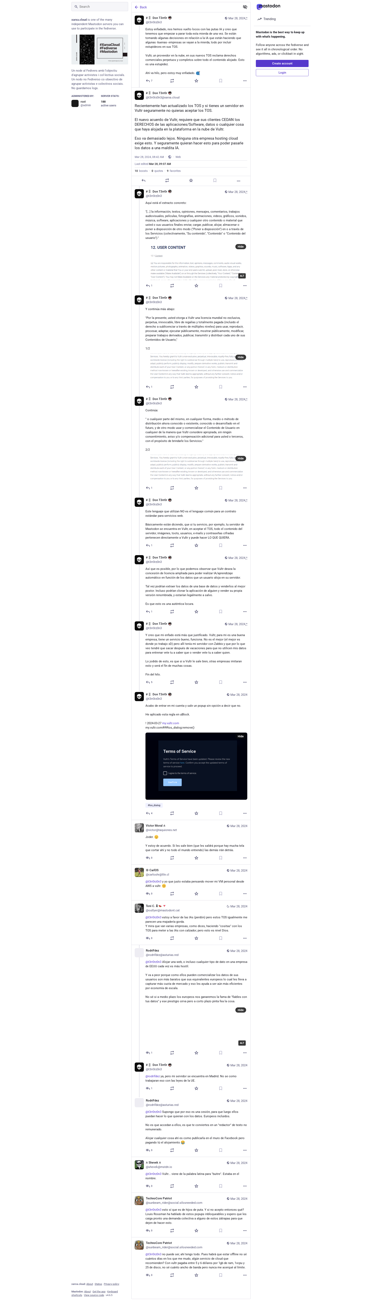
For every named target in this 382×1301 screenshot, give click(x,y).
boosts (141, 170)
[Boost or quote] (172, 80)
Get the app (99, 1291)
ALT (242, 275)
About (89, 1284)
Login (282, 72)
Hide (241, 246)
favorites (174, 170)
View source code (94, 1295)
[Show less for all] (245, 7)
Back (143, 7)
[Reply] (143, 180)
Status (98, 1284)
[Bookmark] (220, 80)
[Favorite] (196, 80)
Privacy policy (111, 1284)
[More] (245, 80)
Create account (282, 63)
